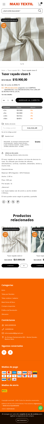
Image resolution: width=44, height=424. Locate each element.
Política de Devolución (9, 310)
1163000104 (9, 329)
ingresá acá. (38, 403)
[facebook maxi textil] (10, 352)
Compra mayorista (8, 306)
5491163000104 (10, 325)
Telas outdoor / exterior (10, 298)
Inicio (3, 70)
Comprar (10, 265)
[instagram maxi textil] (4, 352)
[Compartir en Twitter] (13, 203)
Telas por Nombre (8, 294)
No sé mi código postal (9, 132)
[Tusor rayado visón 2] (24, 266)
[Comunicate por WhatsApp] (40, 408)
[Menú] (4, 4)
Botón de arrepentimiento (11, 405)
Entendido (22, 420)
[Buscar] (39, 10)
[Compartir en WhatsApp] (3, 202)
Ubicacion (5, 314)
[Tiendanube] (8, 409)
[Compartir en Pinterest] (17, 203)
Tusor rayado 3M (14, 70)
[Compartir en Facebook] (8, 203)
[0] (39, 5)
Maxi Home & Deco (8, 302)
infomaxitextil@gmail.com (14, 333)
